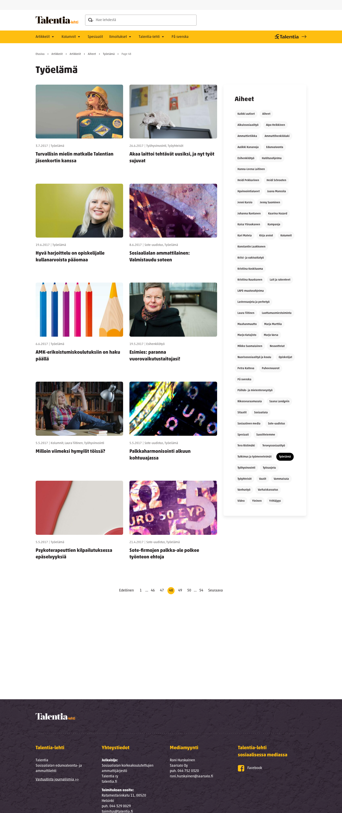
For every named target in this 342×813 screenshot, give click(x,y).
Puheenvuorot (270, 368)
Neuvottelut (277, 346)
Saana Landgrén (279, 401)
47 (162, 590)
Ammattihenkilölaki (277, 136)
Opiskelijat (285, 357)
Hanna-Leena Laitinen (251, 169)
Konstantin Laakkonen (251, 246)
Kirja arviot (266, 235)
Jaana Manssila (276, 191)
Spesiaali (243, 434)
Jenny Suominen (270, 202)
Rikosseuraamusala (250, 401)
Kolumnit (69, 37)
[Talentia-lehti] (57, 20)
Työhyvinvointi (246, 467)
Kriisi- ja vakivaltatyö (251, 257)
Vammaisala (281, 479)
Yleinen (257, 501)
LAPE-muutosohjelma (251, 290)
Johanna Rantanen (249, 213)
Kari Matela (245, 235)
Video (241, 501)
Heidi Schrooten (276, 180)
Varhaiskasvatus (268, 489)
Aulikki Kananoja (248, 147)
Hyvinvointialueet (249, 191)
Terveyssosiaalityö (273, 445)
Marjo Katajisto (247, 335)
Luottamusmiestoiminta (277, 313)
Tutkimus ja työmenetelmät (255, 456)
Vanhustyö (244, 489)
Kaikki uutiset (246, 114)
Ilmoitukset (118, 37)
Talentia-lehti (149, 37)
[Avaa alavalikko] (52, 37)
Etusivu (40, 54)
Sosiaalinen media (249, 423)
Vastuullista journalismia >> (57, 779)
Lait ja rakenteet (280, 279)
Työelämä (109, 54)
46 (153, 590)
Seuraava (215, 590)
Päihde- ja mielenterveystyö (255, 390)
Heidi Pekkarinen (248, 180)
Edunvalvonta (274, 147)
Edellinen (126, 590)
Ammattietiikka (247, 136)
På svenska (180, 37)
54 (201, 590)
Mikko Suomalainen (250, 346)
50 (189, 590)
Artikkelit (43, 37)
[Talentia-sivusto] (290, 36)
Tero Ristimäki (246, 445)
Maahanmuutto (247, 324)
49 (180, 590)
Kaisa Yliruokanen (249, 224)
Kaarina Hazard (277, 213)
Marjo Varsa (271, 335)
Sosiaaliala (261, 412)
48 (171, 590)
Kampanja (274, 224)
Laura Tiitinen (246, 313)
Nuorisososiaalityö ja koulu (254, 357)
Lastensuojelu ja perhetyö (254, 302)
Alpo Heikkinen (275, 125)
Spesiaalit (95, 37)
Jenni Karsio (245, 202)
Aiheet (92, 54)
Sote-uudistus (276, 423)
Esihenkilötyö (246, 158)
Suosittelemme (265, 434)
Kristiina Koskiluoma (250, 268)
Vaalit (262, 479)
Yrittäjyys (275, 501)
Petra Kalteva (246, 368)
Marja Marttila (273, 324)
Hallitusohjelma (272, 158)
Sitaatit (242, 412)
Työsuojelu (269, 467)
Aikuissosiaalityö (248, 125)
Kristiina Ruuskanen (250, 279)
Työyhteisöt (245, 479)
